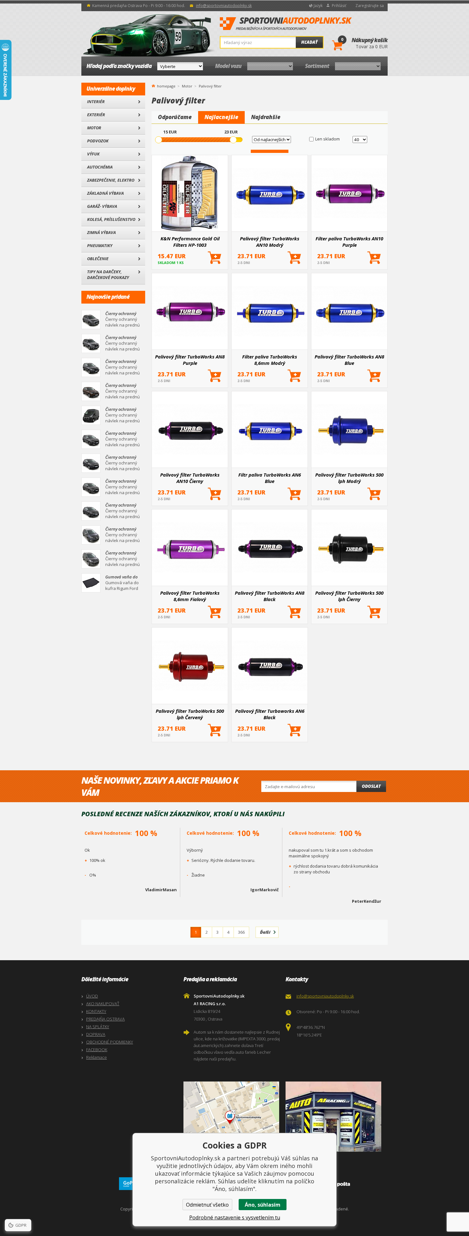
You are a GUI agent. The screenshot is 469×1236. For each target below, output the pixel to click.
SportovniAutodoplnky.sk (286, 24)
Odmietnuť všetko (207, 1204)
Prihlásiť (339, 5)
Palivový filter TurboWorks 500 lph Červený (190, 714)
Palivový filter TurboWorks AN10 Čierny (190, 477)
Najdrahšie (265, 117)
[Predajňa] (335, 1117)
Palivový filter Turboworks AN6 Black (269, 714)
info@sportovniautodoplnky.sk (224, 5)
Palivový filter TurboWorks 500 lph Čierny (349, 596)
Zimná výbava (101, 232)
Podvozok (97, 141)
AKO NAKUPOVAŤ (102, 1003)
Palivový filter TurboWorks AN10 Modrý (269, 241)
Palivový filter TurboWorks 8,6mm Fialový (190, 596)
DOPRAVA (95, 1034)
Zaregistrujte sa (369, 5)
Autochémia (100, 167)
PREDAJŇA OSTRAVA (105, 1019)
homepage (166, 85)
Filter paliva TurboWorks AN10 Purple (349, 241)
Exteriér (96, 114)
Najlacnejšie (221, 117)
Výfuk (93, 154)
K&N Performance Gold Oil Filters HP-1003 (190, 241)
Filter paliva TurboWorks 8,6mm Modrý (269, 359)
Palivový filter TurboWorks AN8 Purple (190, 359)
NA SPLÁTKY (97, 1026)
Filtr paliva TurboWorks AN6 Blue (269, 477)
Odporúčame (175, 117)
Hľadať (309, 42)
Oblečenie (97, 258)
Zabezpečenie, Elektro (110, 180)
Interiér (96, 101)
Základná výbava (105, 193)
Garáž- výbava (102, 206)
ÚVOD (92, 996)
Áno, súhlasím (262, 1204)
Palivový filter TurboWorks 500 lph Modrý (349, 477)
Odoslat (371, 786)
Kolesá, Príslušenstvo (111, 219)
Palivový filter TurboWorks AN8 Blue (349, 359)
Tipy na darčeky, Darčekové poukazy (108, 274)
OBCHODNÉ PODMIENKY (109, 1042)
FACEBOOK (96, 1049)
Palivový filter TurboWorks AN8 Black (269, 596)
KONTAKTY (96, 1011)
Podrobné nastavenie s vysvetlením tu (234, 1217)
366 (241, 932)
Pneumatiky (99, 245)
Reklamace (96, 1057)
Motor (94, 128)
